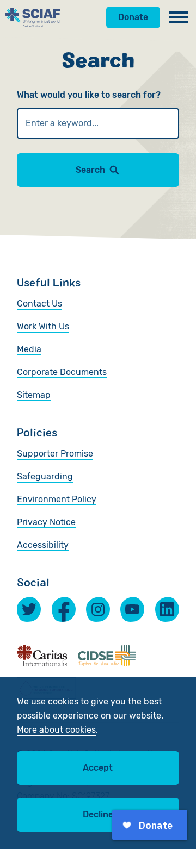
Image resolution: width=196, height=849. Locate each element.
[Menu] (179, 17)
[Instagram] (98, 609)
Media (29, 349)
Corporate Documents (62, 372)
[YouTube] (132, 609)
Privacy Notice (46, 522)
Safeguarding (45, 476)
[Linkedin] (167, 609)
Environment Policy (56, 499)
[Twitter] (29, 609)
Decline (98, 814)
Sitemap (34, 395)
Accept (98, 768)
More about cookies (56, 730)
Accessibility (43, 545)
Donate (133, 17)
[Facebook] (64, 609)
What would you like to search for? (89, 95)
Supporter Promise (55, 453)
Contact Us (39, 303)
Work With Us (43, 326)
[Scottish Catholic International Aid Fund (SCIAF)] (32, 17)
